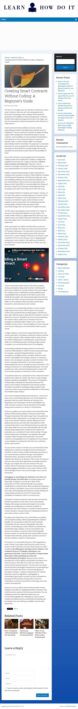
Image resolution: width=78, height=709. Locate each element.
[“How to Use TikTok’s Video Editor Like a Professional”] (42, 624)
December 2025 (63, 171)
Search (59, 56)
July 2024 (61, 222)
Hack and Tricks (12, 106)
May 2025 (61, 192)
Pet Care (61, 286)
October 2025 (63, 177)
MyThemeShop (71, 706)
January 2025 (62, 204)
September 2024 (64, 216)
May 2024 (61, 228)
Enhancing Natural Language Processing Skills (26, 633)
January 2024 (62, 239)
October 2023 (63, 248)
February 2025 (63, 201)
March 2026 (62, 163)
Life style (61, 277)
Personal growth (64, 283)
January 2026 (62, 169)
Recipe (60, 289)
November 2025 (63, 174)
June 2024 (61, 225)
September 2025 (64, 180)
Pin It (16, 609)
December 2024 (64, 207)
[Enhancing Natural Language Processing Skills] (26, 624)
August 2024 (62, 219)
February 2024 (63, 236)
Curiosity (61, 271)
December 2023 (63, 242)
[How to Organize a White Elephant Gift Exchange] (11, 624)
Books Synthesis (64, 268)
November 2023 (63, 245)
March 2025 (62, 198)
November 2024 (64, 210)
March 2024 (62, 234)
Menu (4, 19)
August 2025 (62, 183)
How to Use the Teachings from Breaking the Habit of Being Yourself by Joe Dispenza (65, 86)
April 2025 (61, 195)
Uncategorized (63, 292)
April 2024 (61, 231)
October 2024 (63, 213)
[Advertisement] (39, 36)
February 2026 (63, 166)
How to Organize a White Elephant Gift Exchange (11, 633)
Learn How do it (7, 706)
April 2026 (61, 160)
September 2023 (64, 251)
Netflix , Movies (63, 280)
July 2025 (61, 186)
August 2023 (62, 254)
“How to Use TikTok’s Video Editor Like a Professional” (40, 634)
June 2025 (61, 189)
